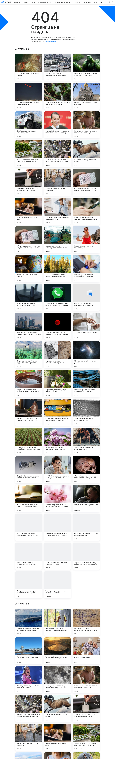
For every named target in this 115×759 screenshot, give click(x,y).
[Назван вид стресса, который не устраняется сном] (57, 211)
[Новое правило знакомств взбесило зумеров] (86, 239)
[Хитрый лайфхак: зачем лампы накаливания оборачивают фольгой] (28, 469)
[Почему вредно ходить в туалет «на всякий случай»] (86, 642)
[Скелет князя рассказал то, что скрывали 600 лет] (86, 96)
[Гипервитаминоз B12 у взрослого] (86, 498)
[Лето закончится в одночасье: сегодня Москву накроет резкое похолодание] (28, 326)
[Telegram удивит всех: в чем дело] (86, 326)
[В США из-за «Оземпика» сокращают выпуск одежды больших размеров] (28, 527)
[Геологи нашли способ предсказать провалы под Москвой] (28, 556)
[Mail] (2, 2)
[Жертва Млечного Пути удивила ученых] (86, 354)
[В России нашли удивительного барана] (86, 153)
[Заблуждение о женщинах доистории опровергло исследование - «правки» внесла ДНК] (86, 412)
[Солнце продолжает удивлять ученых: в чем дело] (57, 556)
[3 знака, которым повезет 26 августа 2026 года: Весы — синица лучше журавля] (28, 412)
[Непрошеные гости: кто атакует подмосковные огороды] (86, 124)
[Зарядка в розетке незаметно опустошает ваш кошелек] (28, 182)
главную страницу (51, 41)
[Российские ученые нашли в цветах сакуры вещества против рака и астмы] (57, 498)
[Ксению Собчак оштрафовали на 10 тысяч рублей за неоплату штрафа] (57, 124)
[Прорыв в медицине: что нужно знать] (57, 642)
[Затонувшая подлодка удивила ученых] (28, 67)
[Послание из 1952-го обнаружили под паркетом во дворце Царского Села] (86, 708)
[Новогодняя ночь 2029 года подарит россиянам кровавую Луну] (57, 326)
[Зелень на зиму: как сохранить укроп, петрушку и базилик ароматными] (28, 153)
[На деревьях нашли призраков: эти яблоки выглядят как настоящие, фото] (28, 613)
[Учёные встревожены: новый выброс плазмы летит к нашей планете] (86, 556)
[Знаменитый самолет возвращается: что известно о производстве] (57, 239)
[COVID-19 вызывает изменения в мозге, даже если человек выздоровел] (57, 469)
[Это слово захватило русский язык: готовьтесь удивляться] (28, 498)
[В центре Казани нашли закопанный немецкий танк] (57, 354)
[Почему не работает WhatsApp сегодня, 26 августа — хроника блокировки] (57, 297)
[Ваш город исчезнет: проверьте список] (28, 268)
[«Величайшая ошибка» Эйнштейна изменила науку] (57, 613)
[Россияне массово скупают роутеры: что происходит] (28, 297)
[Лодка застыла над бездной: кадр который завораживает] (28, 354)
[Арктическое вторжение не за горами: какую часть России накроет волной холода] (57, 527)
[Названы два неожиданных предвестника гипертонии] (86, 268)
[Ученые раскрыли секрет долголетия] (86, 737)
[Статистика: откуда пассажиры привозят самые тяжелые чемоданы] (57, 412)
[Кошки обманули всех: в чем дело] (28, 211)
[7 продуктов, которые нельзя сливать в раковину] (57, 584)
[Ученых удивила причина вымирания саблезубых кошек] (86, 613)
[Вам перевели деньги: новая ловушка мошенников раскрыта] (86, 211)
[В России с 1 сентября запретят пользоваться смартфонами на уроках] (28, 671)
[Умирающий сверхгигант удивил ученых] (28, 737)
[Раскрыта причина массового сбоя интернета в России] (86, 383)
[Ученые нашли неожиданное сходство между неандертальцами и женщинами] (86, 441)
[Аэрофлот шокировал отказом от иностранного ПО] (86, 527)
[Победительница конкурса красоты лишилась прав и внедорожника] (28, 584)
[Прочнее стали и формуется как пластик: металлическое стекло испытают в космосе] (57, 153)
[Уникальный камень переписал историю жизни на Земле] (57, 737)
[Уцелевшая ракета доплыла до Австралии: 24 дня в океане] (28, 708)
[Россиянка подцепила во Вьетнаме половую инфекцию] (57, 708)
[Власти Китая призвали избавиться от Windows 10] (86, 297)
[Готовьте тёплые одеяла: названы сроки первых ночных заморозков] (57, 96)
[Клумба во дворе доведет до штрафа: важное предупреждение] (57, 383)
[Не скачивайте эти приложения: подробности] (86, 584)
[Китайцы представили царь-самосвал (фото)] (28, 124)
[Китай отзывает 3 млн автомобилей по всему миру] (57, 67)
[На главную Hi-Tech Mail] (8, 2)
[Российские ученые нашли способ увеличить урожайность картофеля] (28, 441)
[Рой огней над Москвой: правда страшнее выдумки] (28, 96)
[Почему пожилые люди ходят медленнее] (57, 182)
